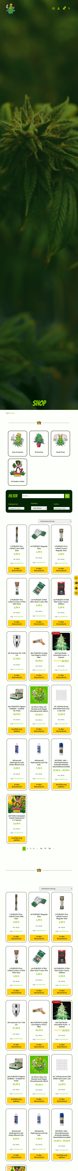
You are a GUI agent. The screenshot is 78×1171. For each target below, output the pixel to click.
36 (41, 848)
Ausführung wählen (17, 730)
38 (50, 848)
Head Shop (60, 452)
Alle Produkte (17, 452)
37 (45, 848)
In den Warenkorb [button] (17, 569)
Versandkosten (18, 563)
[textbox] (16, 508)
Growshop (39, 452)
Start (7, 413)
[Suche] (67, 496)
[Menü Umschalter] (53, 8)
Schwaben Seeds (17, 481)
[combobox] (43, 496)
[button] (69, 8)
